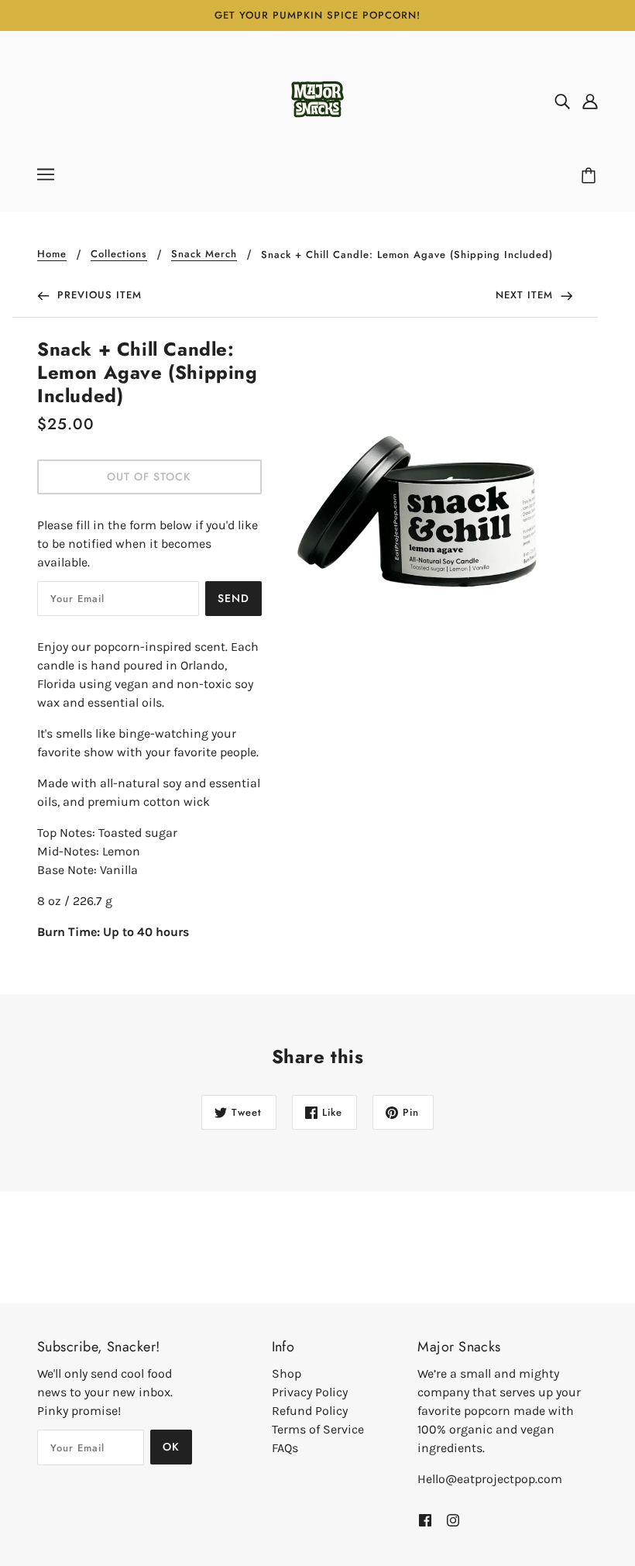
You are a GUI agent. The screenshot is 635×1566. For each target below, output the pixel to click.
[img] (562, 100)
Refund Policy (310, 1410)
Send (233, 598)
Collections (119, 255)
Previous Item (97, 294)
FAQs (285, 1447)
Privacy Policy (310, 1392)
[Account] (590, 100)
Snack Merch (204, 255)
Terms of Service (318, 1429)
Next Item (526, 294)
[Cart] (591, 176)
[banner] (317, 99)
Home (52, 255)
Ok (171, 1446)
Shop (286, 1373)
